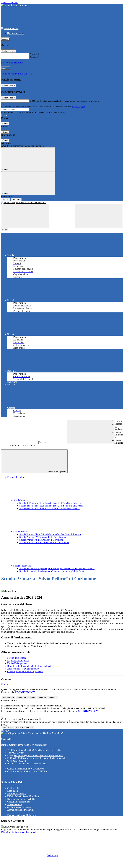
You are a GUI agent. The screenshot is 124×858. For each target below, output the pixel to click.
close (4, 229)
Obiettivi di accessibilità (18, 801)
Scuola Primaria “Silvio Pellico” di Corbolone (41, 539)
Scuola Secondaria (22, 565)
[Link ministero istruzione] (14, 5)
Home (118, 421)
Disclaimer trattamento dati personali (18, 832)
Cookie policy (14, 788)
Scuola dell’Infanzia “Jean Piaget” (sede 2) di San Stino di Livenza (51, 505)
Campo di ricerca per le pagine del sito (19, 442)
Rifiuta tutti (26, 698)
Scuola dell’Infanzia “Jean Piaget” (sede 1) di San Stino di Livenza (51, 503)
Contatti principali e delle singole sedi (25, 671)
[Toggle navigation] (25, 216)
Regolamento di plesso (18, 660)
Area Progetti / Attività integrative (23, 668)
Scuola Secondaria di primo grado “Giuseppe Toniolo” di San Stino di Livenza (57, 568)
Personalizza (8, 698)
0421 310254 (17, 752)
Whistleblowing (14, 804)
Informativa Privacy (16, 793)
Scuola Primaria (119, 433)
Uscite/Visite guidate (17, 663)
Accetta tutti (47, 698)
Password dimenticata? (12, 62)
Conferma (16, 199)
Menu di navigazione (57, 472)
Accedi (5, 39)
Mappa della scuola (16, 658)
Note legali (12, 791)
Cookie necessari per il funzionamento (19, 719)
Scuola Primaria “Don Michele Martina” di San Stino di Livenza (50, 534)
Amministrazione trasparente (20, 810)
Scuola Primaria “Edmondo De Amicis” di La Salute (44, 542)
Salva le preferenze (24, 728)
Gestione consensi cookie (19, 807)
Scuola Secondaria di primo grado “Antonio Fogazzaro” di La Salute (52, 571)
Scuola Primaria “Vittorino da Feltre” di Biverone (42, 537)
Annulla (5, 199)
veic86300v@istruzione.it (38, 755)
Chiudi (5, 124)
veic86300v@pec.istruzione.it (39, 758)
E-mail (33, 101)
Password (34, 57)
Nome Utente (36, 54)
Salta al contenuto (9, 2)
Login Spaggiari (78, 107)
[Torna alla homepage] (62, 202)
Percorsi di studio (15, 477)
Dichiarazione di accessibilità (21, 799)
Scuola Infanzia (21, 500)
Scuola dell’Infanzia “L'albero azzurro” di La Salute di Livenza (49, 508)
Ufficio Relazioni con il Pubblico (23, 796)
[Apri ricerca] (99, 216)
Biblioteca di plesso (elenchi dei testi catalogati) (29, 666)
